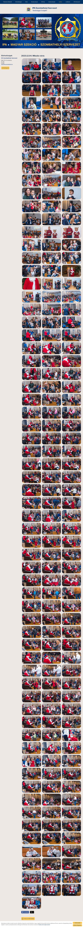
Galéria (60, 1)
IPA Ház (43, 1)
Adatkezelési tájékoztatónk (44, 924)
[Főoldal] (28, 9)
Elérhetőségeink (5, 68)
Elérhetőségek (18, 1)
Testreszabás (77, 922)
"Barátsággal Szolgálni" (44, 9)
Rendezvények (34, 1)
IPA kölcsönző (77, 1)
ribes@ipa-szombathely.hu (7, 64)
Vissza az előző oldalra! (29, 918)
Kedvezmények (51, 1)
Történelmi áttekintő (7, 1)
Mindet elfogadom (77, 925)
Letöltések (68, 1)
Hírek (26, 1)
